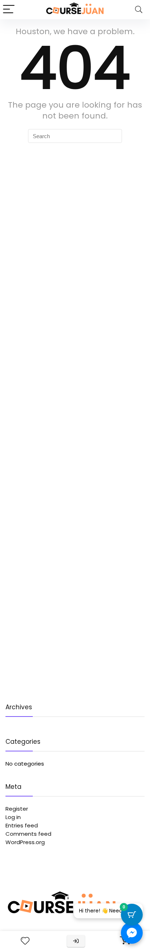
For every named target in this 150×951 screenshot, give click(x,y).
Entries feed (21, 825)
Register (16, 808)
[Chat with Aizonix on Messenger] (132, 933)
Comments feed (28, 834)
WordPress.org (25, 842)
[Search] (138, 9)
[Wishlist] (25, 941)
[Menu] (8, 9)
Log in (13, 817)
